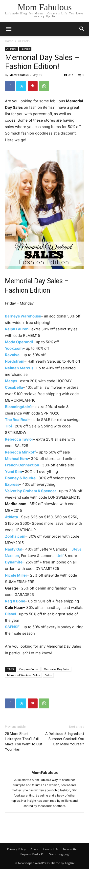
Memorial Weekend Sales (23, 675)
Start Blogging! (59, 854)
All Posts (24, 41)
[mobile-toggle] (8, 29)
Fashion (25, 48)
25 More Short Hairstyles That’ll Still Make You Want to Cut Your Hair (23, 741)
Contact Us (50, 849)
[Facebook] (10, 86)
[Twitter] (21, 86)
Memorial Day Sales (56, 669)
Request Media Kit (32, 854)
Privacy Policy (16, 849)
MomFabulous (18, 75)
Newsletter (70, 849)
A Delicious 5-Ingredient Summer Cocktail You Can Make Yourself (64, 738)
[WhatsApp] (44, 86)
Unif (60, 555)
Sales (48, 675)
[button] (82, 29)
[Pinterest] (33, 86)
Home (9, 41)
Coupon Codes (28, 669)
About (34, 849)
